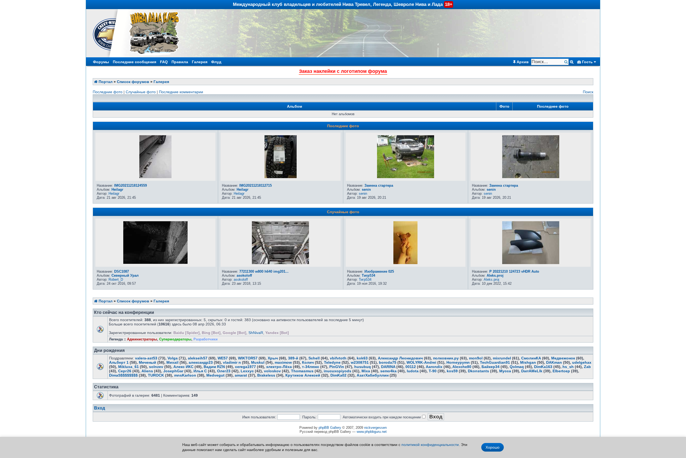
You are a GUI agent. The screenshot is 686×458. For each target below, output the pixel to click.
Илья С (200, 371)
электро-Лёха (279, 367)
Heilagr (117, 189)
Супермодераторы (175, 339)
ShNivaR (255, 333)
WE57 (223, 358)
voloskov (272, 371)
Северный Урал (125, 275)
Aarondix (434, 367)
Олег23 (223, 371)
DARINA (388, 367)
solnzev (156, 367)
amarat (241, 375)
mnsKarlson (185, 375)
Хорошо (492, 447)
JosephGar (173, 371)
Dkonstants (478, 371)
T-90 (433, 371)
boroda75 (387, 362)
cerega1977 (245, 367)
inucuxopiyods (337, 371)
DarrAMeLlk (531, 371)
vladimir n (232, 362)
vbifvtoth (338, 358)
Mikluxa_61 (128, 367)
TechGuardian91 (495, 362)
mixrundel (502, 358)
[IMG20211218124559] (155, 177)
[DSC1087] (155, 262)
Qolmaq (517, 367)
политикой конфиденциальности (430, 444)
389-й (293, 358)
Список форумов (133, 82)
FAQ (164, 62)
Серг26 (124, 371)
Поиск (588, 92)
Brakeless (266, 375)
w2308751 (360, 362)
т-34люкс (310, 367)
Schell (314, 358)
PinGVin (336, 367)
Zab (587, 367)
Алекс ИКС (183, 367)
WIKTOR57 (248, 358)
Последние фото (107, 92)
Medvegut (215, 375)
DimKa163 (543, 367)
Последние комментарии (181, 92)
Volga (172, 358)
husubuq (362, 367)
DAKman (554, 362)
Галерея (199, 62)
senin (366, 189)
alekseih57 (197, 358)
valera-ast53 (146, 358)
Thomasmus (302, 371)
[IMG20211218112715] (280, 177)
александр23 (201, 362)
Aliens (147, 371)
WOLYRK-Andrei (421, 362)
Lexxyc (247, 371)
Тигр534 (368, 275)
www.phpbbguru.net (372, 432)
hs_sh (568, 367)
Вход (99, 408)
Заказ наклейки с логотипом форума (343, 71)
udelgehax (581, 362)
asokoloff (244, 275)
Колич (308, 362)
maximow (283, 362)
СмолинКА (531, 358)
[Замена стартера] (405, 177)
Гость (587, 62)
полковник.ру (446, 358)
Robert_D (116, 279)
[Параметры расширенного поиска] (572, 62)
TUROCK (156, 375)
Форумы (101, 62)
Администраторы (142, 339)
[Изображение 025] (405, 263)
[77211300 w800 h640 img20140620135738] (280, 263)
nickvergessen (375, 428)
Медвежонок (563, 358)
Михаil (172, 362)
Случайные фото (141, 92)
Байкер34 (490, 367)
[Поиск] (566, 62)
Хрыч (273, 358)
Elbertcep (561, 371)
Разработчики (205, 339)
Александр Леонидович (400, 358)
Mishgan (528, 362)
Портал (105, 82)
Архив (522, 62)
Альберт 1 (119, 362)
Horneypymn (458, 362)
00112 (410, 367)
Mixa (365, 371)
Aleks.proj (495, 275)
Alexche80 (461, 367)
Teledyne (332, 362)
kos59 (452, 371)
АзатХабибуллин (373, 375)
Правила (180, 62)
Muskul (257, 362)
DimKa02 (338, 375)
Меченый (147, 362)
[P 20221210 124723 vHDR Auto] (530, 263)
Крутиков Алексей (302, 375)
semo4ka (388, 371)
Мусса (505, 371)
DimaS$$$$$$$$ (123, 375)
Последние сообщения (134, 62)
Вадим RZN (214, 367)
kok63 (362, 358)
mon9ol (476, 358)
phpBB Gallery (330, 428)
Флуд (216, 62)
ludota (413, 371)
